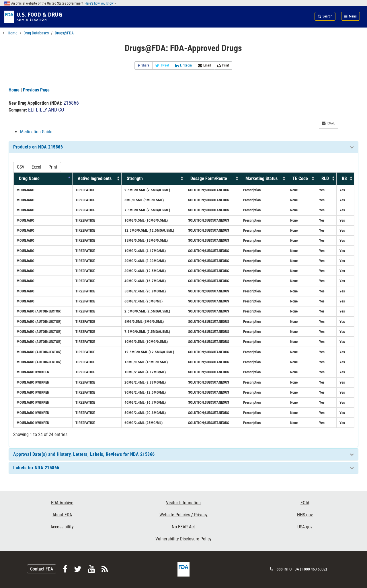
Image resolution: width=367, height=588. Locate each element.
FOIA (304, 502)
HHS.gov (305, 514)
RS (344, 178)
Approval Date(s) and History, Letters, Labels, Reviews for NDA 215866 (84, 454)
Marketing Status (261, 178)
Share (145, 65)
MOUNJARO (25, 190)
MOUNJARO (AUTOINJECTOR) (39, 311)
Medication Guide (36, 131)
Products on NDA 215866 (38, 147)
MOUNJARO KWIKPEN (33, 372)
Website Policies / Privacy (183, 514)
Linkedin (186, 65)
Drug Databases (36, 33)
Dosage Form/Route (208, 178)
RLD (325, 178)
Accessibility (62, 527)
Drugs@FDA (64, 33)
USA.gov (305, 527)
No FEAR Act (183, 527)
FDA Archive (62, 502)
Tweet (165, 65)
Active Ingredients (95, 178)
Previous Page (36, 90)
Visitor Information (183, 502)
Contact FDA (41, 569)
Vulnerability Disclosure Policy (183, 539)
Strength (135, 178)
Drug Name (29, 178)
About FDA (62, 514)
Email (207, 65)
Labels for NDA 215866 (36, 467)
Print (225, 65)
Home (12, 33)
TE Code (300, 178)
